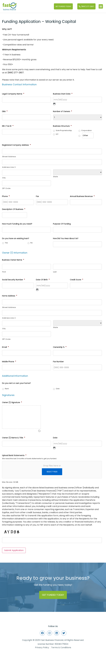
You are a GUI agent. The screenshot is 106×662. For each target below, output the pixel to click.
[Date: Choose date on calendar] (54, 448)
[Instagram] (49, 633)
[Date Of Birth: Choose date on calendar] (37, 289)
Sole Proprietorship (64, 130)
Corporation (86, 130)
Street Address (9, 156)
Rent (7, 389)
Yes (6, 243)
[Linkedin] (56, 633)
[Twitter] (63, 633)
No (31, 243)
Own (58, 389)
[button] (101, 6)
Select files (52, 471)
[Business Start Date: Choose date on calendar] (54, 104)
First (4, 272)
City (4, 178)
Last (55, 272)
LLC (57, 134)
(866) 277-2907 (15, 72)
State (55, 176)
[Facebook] (42, 633)
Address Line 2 (9, 167)
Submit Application (14, 550)
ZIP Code (6, 188)
